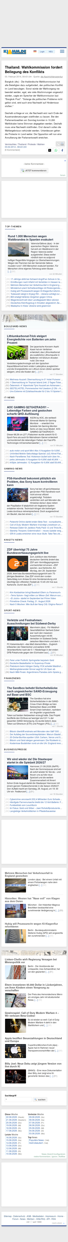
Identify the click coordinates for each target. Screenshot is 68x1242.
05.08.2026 (34, 1127)
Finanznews (12, 678)
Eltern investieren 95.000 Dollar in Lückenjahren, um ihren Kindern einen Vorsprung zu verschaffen (34, 987)
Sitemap (8, 1216)
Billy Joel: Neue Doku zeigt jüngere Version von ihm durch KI (33, 1065)
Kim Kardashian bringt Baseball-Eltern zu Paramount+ (35, 592)
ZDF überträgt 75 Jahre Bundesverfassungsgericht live (27, 551)
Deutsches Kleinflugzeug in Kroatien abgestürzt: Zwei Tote (38, 302)
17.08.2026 (11, 1130)
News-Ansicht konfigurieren (53, 1153)
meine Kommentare (42, 1156)
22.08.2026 (11, 1116)
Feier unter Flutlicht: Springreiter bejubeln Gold (32, 660)
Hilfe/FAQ (40, 1218)
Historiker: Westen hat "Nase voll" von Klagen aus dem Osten (32, 900)
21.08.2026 (11, 1119)
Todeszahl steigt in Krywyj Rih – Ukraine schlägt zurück (37, 293)
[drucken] (62, 144)
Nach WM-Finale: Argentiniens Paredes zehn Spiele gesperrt (38, 671)
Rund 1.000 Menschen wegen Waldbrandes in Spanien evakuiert (30, 237)
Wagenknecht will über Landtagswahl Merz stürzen (35, 299)
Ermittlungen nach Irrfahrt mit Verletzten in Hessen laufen (37, 281)
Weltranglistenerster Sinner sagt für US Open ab (32, 669)
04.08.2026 (34, 1130)
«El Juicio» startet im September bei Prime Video (33, 598)
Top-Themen (13, 226)
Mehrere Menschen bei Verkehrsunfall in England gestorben (39, 284)
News (22, 1218)
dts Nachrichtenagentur (52, 76)
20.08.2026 (11, 1122)
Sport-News (12, 610)
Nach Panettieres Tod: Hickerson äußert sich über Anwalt (37, 456)
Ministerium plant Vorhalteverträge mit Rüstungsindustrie (37, 287)
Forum (15, 1218)
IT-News (9, 397)
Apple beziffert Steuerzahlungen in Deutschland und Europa (33, 1039)
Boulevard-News (15, 326)
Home (60, 1216)
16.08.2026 (11, 1137)
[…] (9, 271)
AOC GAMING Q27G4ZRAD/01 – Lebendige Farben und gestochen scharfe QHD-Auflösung (29, 410)
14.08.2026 (11, 1142)
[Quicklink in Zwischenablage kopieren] (58, 144)
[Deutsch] (35, 51)
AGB (29, 1216)
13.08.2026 (11, 1145)
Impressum (51, 1216)
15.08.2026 (11, 1139)
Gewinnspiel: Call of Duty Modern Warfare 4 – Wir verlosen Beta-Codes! (32, 1014)
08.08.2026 (34, 1119)
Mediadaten (38, 1216)
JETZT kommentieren (35, 170)
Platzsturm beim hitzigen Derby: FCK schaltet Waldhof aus (37, 666)
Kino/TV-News (13, 539)
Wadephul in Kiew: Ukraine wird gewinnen (31, 305)
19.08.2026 (11, 1125)
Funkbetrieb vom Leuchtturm (23, 805)
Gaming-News (13, 468)
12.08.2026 (11, 1148)
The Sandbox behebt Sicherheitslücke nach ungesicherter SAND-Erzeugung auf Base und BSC (32, 691)
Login (42, 51)
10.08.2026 (11, 1153)
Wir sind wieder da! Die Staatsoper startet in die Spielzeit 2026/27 (29, 760)
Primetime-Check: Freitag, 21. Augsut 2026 (30, 601)
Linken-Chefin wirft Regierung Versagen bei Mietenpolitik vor (31, 961)
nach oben (57, 1222)
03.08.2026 (34, 1133)
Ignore (54, 1156)
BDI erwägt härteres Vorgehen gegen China (31, 296)
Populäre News (36, 1139)
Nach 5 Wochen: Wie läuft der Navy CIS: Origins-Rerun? (36, 604)
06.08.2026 (34, 1125)
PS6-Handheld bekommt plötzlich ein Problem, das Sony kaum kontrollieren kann (32, 481)
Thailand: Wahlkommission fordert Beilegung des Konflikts (33, 69)
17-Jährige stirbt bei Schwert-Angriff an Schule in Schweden (39, 278)
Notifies (62, 1156)
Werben (31, 1218)
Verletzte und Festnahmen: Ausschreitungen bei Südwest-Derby (31, 621)
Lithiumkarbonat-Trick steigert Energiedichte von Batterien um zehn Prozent (31, 339)
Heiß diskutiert (36, 1142)
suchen (41, 1099)
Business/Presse (15, 749)
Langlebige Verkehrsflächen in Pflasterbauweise (33, 810)
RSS (53, 1218)
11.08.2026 (11, 1151)
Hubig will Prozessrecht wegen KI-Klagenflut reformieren (37, 290)
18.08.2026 (11, 1127)
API (48, 1218)
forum (62, 175)
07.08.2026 (34, 1122)
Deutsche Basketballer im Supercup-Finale (30, 663)
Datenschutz (19, 1216)
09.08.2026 (34, 1116)
